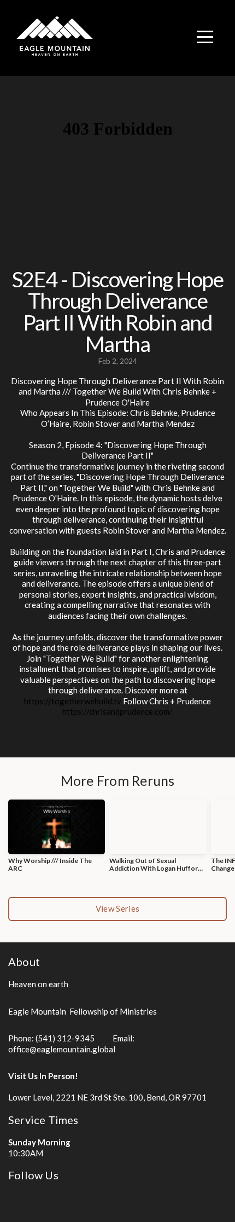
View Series (117, 908)
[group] (56, 840)
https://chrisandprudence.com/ (117, 711)
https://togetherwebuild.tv (72, 701)
